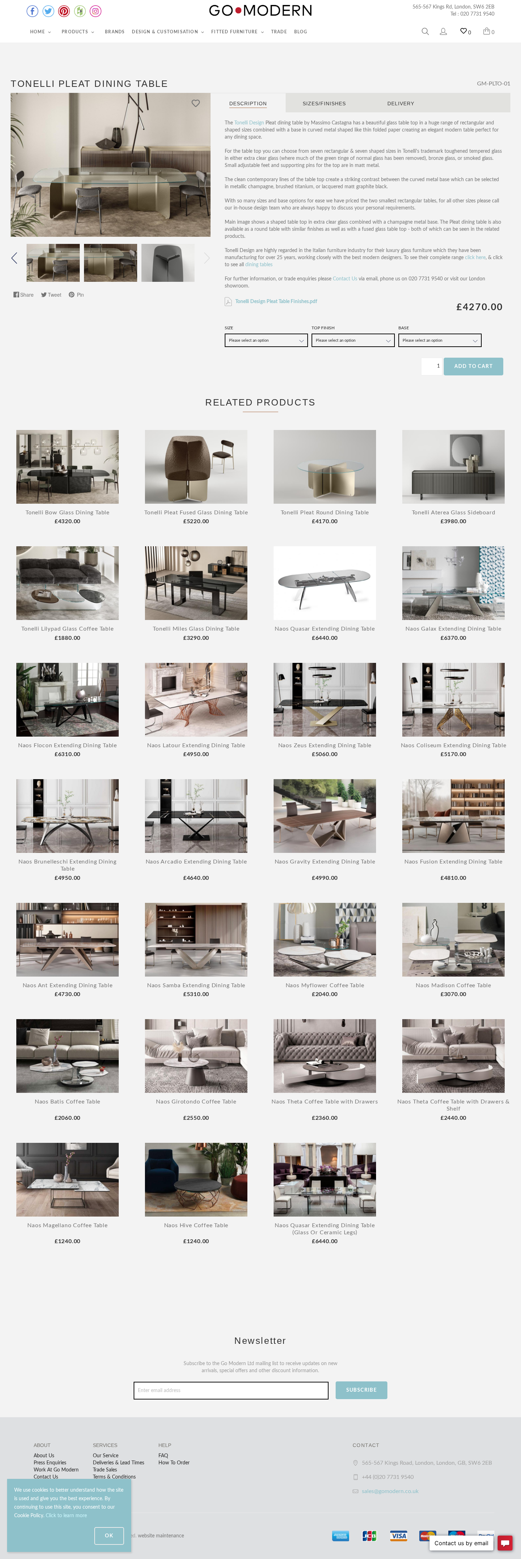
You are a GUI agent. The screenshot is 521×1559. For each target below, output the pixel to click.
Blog (301, 32)
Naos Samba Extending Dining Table (196, 985)
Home (38, 32)
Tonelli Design (249, 123)
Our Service (105, 1455)
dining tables (259, 264)
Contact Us (345, 278)
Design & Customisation (166, 32)
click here (475, 257)
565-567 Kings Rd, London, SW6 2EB (453, 7)
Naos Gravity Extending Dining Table (325, 862)
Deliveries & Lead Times (118, 1462)
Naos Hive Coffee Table (196, 1225)
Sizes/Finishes (324, 103)
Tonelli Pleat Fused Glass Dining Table (196, 512)
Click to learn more (66, 1515)
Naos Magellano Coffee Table (67, 1225)
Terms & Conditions (114, 1477)
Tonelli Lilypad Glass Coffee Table (67, 629)
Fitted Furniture (235, 32)
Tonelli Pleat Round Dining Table (325, 512)
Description (248, 103)
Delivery (400, 103)
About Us (44, 1455)
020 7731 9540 (477, 14)
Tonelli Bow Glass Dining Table (68, 512)
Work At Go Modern (56, 1470)
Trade (279, 32)
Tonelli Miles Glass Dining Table (196, 629)
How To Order (174, 1462)
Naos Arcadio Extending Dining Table (196, 862)
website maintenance (161, 1535)
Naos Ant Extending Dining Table (68, 985)
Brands (115, 32)
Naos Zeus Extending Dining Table (325, 745)
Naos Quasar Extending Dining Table (325, 629)
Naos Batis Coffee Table (67, 1102)
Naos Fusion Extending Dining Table (453, 862)
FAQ (163, 1455)
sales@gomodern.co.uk (390, 1491)
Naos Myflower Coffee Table (325, 985)
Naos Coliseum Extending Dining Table (453, 745)
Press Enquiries (50, 1462)
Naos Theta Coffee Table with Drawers (324, 1102)
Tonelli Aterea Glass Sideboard (453, 512)
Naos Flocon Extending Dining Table (67, 745)
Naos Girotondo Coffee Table (196, 1102)
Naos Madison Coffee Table (453, 985)
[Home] (260, 11)
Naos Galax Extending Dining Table (453, 629)
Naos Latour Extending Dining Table (196, 745)
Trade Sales (105, 1470)
